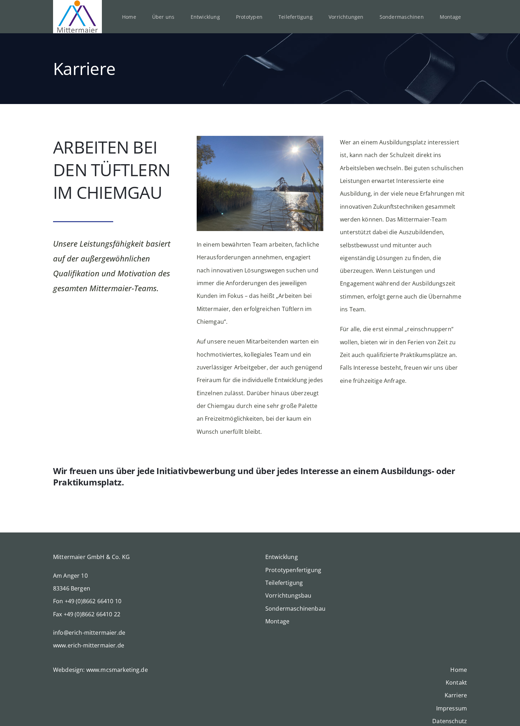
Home (458, 670)
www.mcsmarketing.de (117, 670)
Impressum (451, 708)
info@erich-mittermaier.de (89, 632)
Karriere (456, 695)
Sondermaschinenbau (295, 608)
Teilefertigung (284, 583)
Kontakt (456, 682)
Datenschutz (449, 721)
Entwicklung (281, 557)
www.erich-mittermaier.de (88, 645)
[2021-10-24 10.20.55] (260, 139)
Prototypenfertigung (293, 570)
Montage (277, 621)
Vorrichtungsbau (288, 595)
